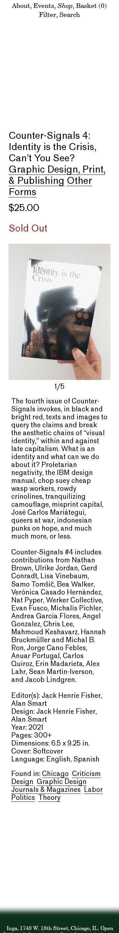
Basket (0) (91, 5)
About (21, 5)
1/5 (59, 387)
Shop (65, 5)
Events (43, 5)
